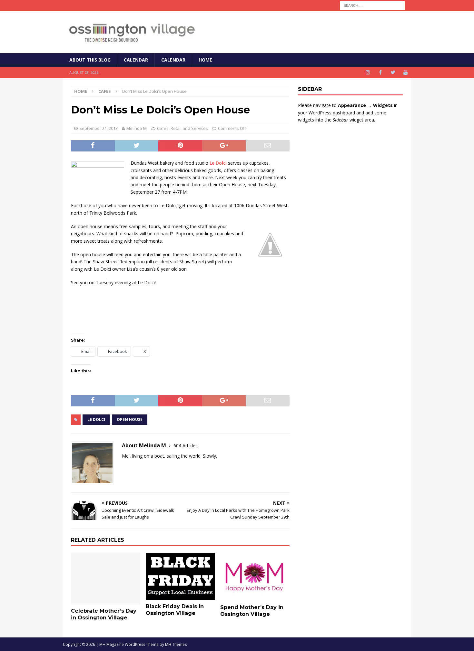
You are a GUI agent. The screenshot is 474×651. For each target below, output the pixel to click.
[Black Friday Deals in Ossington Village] (180, 576)
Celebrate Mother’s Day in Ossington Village (103, 614)
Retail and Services (189, 128)
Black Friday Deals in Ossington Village (175, 609)
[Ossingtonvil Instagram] (367, 72)
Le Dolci (218, 163)
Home (205, 60)
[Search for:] (372, 5)
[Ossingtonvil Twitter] (393, 72)
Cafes (163, 128)
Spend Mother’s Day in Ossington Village (251, 610)
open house (130, 419)
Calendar (136, 60)
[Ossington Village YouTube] (405, 72)
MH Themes (176, 644)
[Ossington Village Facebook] (380, 72)
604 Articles (185, 445)
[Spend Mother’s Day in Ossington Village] (255, 577)
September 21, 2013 (98, 128)
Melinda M (136, 128)
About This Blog (90, 60)
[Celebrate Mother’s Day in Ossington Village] (105, 579)
